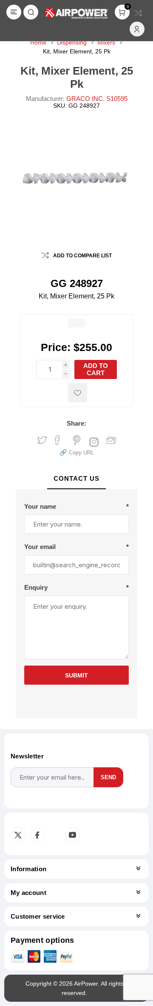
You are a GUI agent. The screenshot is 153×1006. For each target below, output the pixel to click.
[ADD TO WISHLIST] (77, 392)
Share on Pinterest (76, 440)
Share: (76, 423)
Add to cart (95, 369)
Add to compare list (82, 256)
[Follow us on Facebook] (37, 835)
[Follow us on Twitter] (18, 835)
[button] (77, 452)
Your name (40, 506)
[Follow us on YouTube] (72, 835)
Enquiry (36, 587)
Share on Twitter (42, 440)
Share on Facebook (57, 440)
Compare (138, 13)
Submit (76, 675)
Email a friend (111, 441)
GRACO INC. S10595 (97, 98)
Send (108, 777)
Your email (40, 546)
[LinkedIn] (54, 835)
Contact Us (76, 478)
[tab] (76, 478)
